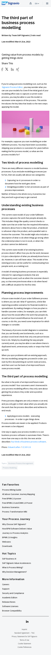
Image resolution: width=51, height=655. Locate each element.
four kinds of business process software (28, 442)
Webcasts (6, 542)
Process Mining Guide (11, 490)
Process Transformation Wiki (14, 512)
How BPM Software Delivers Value (17, 529)
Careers (5, 584)
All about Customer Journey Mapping (18, 494)
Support (6, 589)
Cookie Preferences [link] (24, 647)
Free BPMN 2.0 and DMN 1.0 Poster (17, 503)
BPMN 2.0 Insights (9, 537)
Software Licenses (10, 606)
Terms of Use (24, 640)
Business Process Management (20, 463)
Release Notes (8, 602)
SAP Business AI (9, 559)
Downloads (7, 546)
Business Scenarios (10, 507)
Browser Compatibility (11, 611)
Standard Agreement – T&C (24, 633)
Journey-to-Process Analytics (15, 533)
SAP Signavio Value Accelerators (16, 563)
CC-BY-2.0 (26, 447)
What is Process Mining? (12, 567)
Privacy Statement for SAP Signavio (24, 636)
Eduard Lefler (14, 447)
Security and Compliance (13, 593)
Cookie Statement (24, 644)
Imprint (24, 629)
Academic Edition (9, 597)
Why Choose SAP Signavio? (14, 524)
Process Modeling (10, 468)
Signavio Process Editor (12, 87)
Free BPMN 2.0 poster (11, 499)
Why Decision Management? (14, 572)
